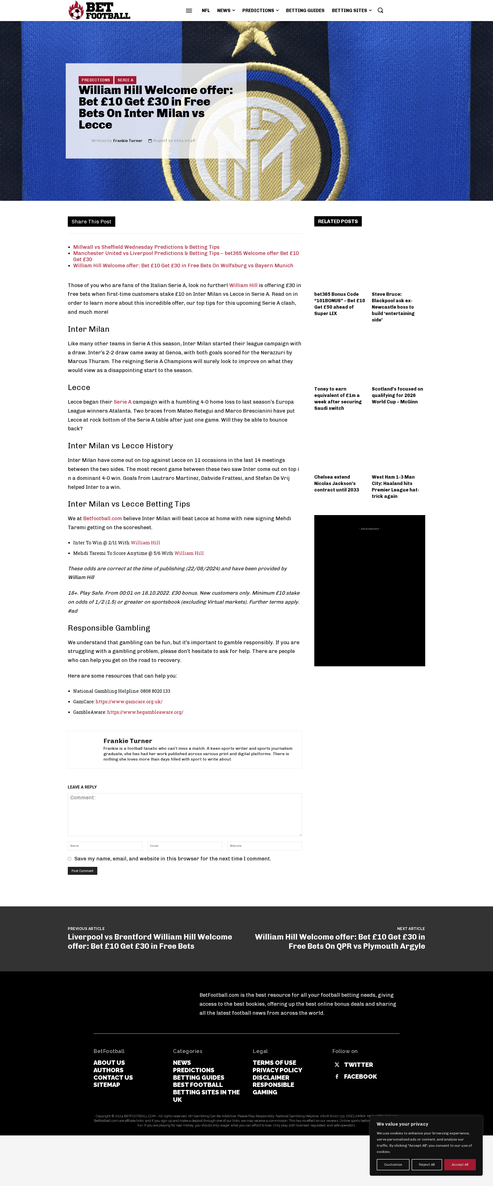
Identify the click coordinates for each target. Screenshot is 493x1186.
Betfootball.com (102, 518)
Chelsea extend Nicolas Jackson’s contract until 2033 (336, 483)
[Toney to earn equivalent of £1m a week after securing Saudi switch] (341, 356)
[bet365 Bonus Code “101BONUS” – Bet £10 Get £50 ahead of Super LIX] (341, 262)
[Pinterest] (213, 221)
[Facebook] (190, 221)
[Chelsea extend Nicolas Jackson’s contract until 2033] (341, 445)
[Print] (273, 221)
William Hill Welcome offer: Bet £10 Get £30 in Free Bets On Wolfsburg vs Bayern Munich (183, 265)
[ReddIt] (249, 221)
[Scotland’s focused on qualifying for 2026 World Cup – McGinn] (398, 356)
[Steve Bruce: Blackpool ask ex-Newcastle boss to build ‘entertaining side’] (398, 262)
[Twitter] (202, 221)
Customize (393, 1164)
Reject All (427, 1164)
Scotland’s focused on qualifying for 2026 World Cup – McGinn (397, 395)
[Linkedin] (237, 221)
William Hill (243, 285)
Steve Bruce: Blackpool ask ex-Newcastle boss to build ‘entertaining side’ (393, 307)
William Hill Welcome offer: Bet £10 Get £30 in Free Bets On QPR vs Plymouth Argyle (340, 941)
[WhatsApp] (225, 221)
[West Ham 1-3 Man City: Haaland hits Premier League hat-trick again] (398, 445)
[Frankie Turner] (85, 140)
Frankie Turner (128, 140)
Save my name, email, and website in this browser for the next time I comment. (172, 859)
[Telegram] (284, 221)
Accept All (460, 1164)
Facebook (360, 1076)
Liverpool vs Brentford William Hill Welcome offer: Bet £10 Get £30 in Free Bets (150, 941)
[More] (296, 221)
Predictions (96, 80)
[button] (380, 10)
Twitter (358, 1064)
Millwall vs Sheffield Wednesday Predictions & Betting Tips (146, 247)
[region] (426, 1146)
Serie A (126, 80)
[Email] (261, 221)
